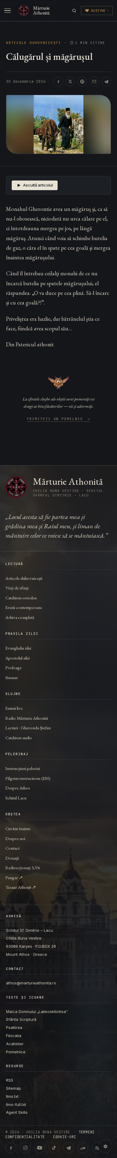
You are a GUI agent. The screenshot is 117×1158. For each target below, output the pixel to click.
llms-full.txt (16, 1104)
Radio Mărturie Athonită (26, 718)
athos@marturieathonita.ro (31, 982)
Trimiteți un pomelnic (59, 419)
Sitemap (13, 1088)
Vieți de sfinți (16, 588)
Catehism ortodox (21, 598)
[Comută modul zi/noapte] (105, 1146)
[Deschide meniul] (7, 10)
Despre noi (15, 838)
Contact (12, 848)
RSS (9, 1080)
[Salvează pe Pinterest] (82, 81)
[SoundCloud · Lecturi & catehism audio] (82, 1147)
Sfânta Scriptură (21, 1019)
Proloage (13, 667)
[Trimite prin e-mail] (94, 81)
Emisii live (13, 708)
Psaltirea (14, 1027)
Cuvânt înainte (18, 828)
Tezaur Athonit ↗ (20, 887)
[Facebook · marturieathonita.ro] (10, 1147)
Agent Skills (17, 1112)
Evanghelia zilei (18, 648)
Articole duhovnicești (33, 43)
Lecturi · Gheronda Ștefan (28, 727)
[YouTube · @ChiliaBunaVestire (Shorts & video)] (39, 1147)
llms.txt (12, 1096)
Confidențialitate (25, 1137)
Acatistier (15, 1043)
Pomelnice (16, 1051)
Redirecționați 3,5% (22, 867)
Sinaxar (11, 677)
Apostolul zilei (17, 658)
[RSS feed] (97, 1147)
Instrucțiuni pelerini (22, 768)
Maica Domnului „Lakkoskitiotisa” (37, 1011)
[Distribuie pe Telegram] (106, 81)
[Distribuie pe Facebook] (58, 81)
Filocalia (13, 1035)
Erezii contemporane (23, 607)
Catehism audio (18, 737)
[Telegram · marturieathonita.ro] (68, 1147)
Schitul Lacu (15, 798)
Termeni (87, 1132)
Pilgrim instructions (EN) (27, 778)
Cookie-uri (64, 1137)
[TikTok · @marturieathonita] (54, 1147)
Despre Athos (17, 788)
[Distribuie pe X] (70, 81)
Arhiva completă (19, 617)
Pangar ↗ (14, 877)
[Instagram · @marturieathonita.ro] (25, 1147)
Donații (12, 858)
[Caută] (74, 11)
